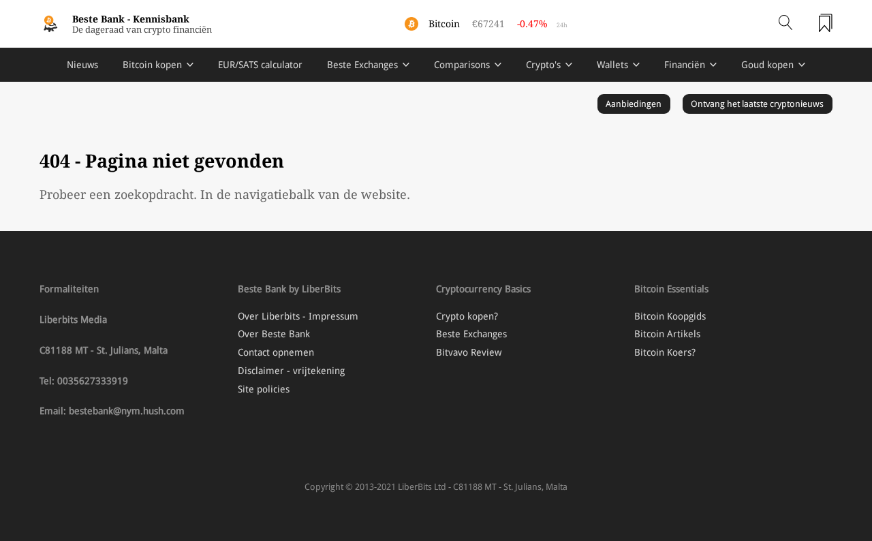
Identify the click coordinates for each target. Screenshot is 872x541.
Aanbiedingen (633, 104)
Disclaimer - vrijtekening (291, 370)
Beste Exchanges (362, 64)
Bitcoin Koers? (665, 352)
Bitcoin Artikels (667, 333)
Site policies (264, 389)
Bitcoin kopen (152, 64)
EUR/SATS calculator (260, 64)
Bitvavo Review (468, 352)
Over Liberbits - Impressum (298, 316)
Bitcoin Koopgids (670, 316)
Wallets (612, 64)
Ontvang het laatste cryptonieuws (757, 104)
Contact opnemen (276, 352)
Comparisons (462, 64)
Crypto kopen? (467, 316)
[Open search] (785, 24)
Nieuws (82, 64)
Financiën (684, 64)
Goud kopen (767, 64)
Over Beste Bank (274, 333)
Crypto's (543, 64)
